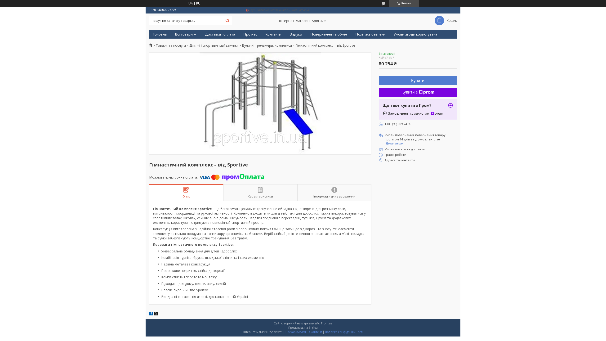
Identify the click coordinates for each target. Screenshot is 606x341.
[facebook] (151, 314)
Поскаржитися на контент (303, 332)
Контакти (273, 34)
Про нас (250, 34)
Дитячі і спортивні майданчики (214, 45)
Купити (417, 80)
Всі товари (184, 34)
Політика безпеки (370, 34)
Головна (160, 34)
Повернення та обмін (328, 34)
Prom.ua (326, 323)
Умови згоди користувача (415, 34)
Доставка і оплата (220, 34)
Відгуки (296, 34)
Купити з (409, 92)
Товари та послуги (171, 45)
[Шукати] (227, 20)
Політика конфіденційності (344, 332)
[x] (156, 314)
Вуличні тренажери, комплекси (267, 45)
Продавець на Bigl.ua (303, 328)
